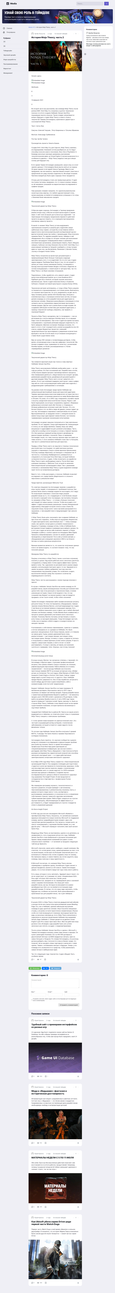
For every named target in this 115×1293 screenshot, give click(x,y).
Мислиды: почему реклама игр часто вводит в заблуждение (98, 44)
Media (13, 3)
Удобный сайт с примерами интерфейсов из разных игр (54, 1025)
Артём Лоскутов (39, 33)
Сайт (65, 992)
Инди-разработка (9, 60)
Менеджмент (8, 73)
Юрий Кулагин (39, 1020)
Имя (33, 992)
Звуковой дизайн (9, 55)
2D (4, 41)
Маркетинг (7, 68)
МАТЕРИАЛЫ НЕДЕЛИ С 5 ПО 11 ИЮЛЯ (52, 1157)
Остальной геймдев (61, 33)
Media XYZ (32, 27)
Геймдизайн (7, 51)
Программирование (10, 64)
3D (4, 46)
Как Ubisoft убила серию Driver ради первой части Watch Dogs (51, 1223)
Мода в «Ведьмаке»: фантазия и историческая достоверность (49, 1092)
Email (50, 992)
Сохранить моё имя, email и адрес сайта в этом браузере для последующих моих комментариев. (54, 999)
